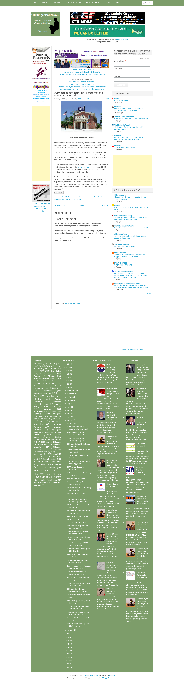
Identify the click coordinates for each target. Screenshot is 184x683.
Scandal (55, 457)
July (68, 407)
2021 (67, 381)
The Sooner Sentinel (121, 244)
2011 (67, 657)
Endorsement (56, 402)
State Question (48, 468)
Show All (149, 293)
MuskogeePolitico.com (90, 675)
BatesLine (117, 146)
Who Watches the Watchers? (124, 246)
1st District (38, 364)
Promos (107, 3)
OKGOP (37, 442)
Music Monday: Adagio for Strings (78, 516)
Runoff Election (50, 454)
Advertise (56, 3)
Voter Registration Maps (42, 482)
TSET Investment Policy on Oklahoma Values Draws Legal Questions (130, 237)
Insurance (86, 197)
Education (50, 396)
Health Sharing (92, 3)
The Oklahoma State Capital (124, 117)
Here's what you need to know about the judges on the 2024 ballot (142, 603)
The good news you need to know (82, 69)
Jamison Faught (83, 99)
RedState (117, 106)
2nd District (56, 371)
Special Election (49, 459)
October (70, 397)
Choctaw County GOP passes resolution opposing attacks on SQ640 (112, 489)
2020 (59, 369)
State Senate (76, 199)
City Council (53, 383)
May (68, 414)
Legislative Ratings (73, 3)
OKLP (47, 442)
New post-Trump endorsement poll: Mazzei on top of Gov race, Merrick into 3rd (112, 539)
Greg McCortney (67, 197)
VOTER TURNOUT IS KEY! (123, 265)
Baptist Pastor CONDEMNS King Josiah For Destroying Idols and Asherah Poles (129, 138)
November (70, 394)
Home (35, 3)
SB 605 (68, 199)
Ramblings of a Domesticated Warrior (128, 283)
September (71, 400)
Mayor (49, 435)
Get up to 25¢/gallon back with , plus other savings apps (82, 74)
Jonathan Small (96, 197)
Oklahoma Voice (120, 195)
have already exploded (85, 167)
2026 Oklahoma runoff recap (124, 148)
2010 (50, 364)
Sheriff (36, 459)
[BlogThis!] (57, 192)
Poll (55, 449)
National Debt (53, 440)
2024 (67, 371)
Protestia (117, 135)
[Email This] (55, 192)
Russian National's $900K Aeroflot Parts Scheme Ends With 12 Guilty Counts (128, 109)
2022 (42, 371)
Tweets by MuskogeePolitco (132, 349)
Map (52, 430)
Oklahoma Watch (120, 234)
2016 (50, 366)
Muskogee (50, 437)
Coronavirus (47, 391)
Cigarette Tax (39, 383)
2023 (67, 374)
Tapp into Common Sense (123, 271)
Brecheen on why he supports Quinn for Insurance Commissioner (82, 87)
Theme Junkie (79, 678)
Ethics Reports (44, 404)
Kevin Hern (38, 424)
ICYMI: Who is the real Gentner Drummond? (112, 591)
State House (54, 464)
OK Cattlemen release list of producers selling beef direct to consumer (143, 501)
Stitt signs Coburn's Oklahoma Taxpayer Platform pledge (137, 472)
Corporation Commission (42, 393)
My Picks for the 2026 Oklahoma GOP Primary (111, 367)
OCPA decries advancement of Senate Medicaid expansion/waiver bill (78, 94)
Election (38, 399)
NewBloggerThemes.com (108, 678)
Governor (47, 409)
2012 (59, 364)
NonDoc (117, 205)
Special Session (41, 462)
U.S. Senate (55, 476)
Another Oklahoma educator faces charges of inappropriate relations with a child (130, 256)
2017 (59, 366)
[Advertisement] (41, 143)
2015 (67, 644)
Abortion (51, 376)
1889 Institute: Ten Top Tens (76, 479)
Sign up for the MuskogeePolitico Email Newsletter (82, 72)
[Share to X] (60, 192)
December (71, 390)
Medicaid (57, 199)
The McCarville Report (122, 125)
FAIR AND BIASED (120, 263)
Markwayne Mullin (42, 432)
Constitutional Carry (41, 388)
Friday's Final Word (121, 100)
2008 (67, 667)
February (70, 423)
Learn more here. (122, 39)
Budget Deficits (51, 381)
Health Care (78, 197)
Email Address (120, 61)
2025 (67, 367)
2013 (67, 651)
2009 (67, 664)
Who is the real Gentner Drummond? (82, 82)
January (70, 630)
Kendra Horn (53, 421)
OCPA (64, 199)
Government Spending (52, 407)
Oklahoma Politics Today (123, 216)
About (44, 3)
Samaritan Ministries (41, 457)
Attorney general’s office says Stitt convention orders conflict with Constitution (130, 219)
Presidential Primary (42, 452)
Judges (41, 421)
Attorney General (41, 378)
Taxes (47, 474)
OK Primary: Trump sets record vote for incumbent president (142, 422)
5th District (44, 373)
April (68, 417)
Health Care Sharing (41, 416)
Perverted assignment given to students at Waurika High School (112, 567)
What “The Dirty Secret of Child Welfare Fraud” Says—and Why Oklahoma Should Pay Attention (131, 286)
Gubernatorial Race (42, 411)
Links (117, 3)
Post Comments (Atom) (72, 304)
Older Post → (103, 205)
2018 (40, 369)
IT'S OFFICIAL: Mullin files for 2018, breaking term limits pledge (142, 577)
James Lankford (40, 419)
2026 (67, 364)
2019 (50, 369)
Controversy (56, 388)
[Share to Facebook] (62, 192)
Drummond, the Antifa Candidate (82, 84)
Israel (55, 416)
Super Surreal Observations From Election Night (131, 119)
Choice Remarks (120, 253)
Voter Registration (49, 480)
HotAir (116, 98)
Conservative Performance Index (45, 386)
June (69, 410)
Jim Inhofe (56, 419)
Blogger (112, 675)
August (69, 404)
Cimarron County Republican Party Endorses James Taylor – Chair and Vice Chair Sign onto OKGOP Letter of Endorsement (130, 275)
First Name (118, 69)
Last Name (118, 76)
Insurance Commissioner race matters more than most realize (82, 89)
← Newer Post (60, 205)
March (69, 420)
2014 (41, 366)
